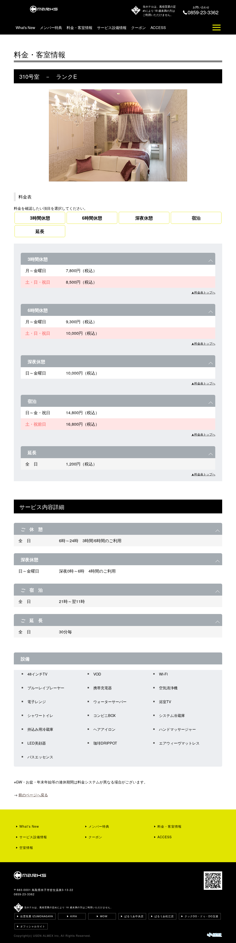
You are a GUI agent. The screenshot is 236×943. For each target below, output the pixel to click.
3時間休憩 (40, 218)
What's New (25, 27)
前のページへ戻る (33, 794)
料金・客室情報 (79, 27)
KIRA (73, 916)
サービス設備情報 (112, 27)
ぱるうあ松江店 (164, 916)
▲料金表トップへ (203, 292)
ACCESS (158, 27)
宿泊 (196, 218)
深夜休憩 (144, 218)
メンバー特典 (51, 27)
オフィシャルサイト (32, 926)
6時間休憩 (92, 218)
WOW (103, 916)
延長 (39, 231)
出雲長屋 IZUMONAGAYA (36, 916)
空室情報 (26, 847)
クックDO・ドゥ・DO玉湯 (201, 916)
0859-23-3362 (24, 894)
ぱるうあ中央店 (134, 916)
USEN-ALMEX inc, (46, 935)
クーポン (138, 27)
